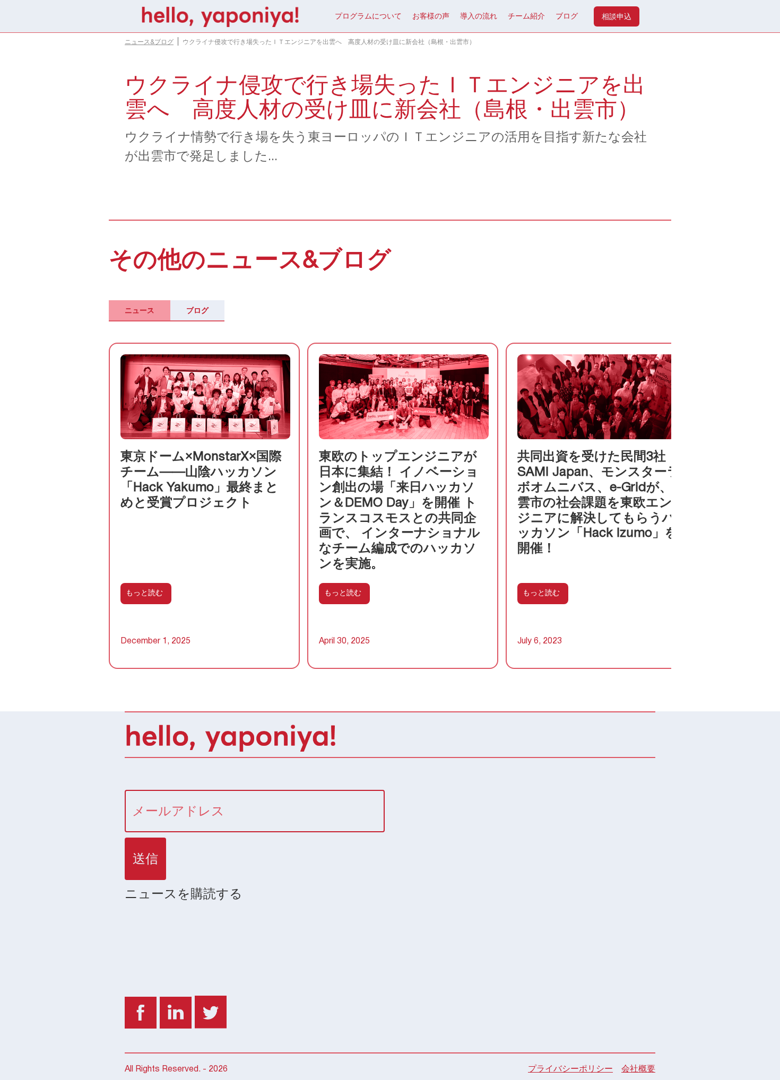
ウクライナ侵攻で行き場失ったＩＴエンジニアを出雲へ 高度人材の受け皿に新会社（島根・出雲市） (329, 42)
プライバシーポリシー (570, 1069)
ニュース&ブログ (149, 42)
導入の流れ (478, 16)
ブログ (567, 16)
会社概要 (638, 1069)
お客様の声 (430, 16)
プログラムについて (368, 16)
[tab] (139, 310)
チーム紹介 (526, 16)
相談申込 (616, 16)
